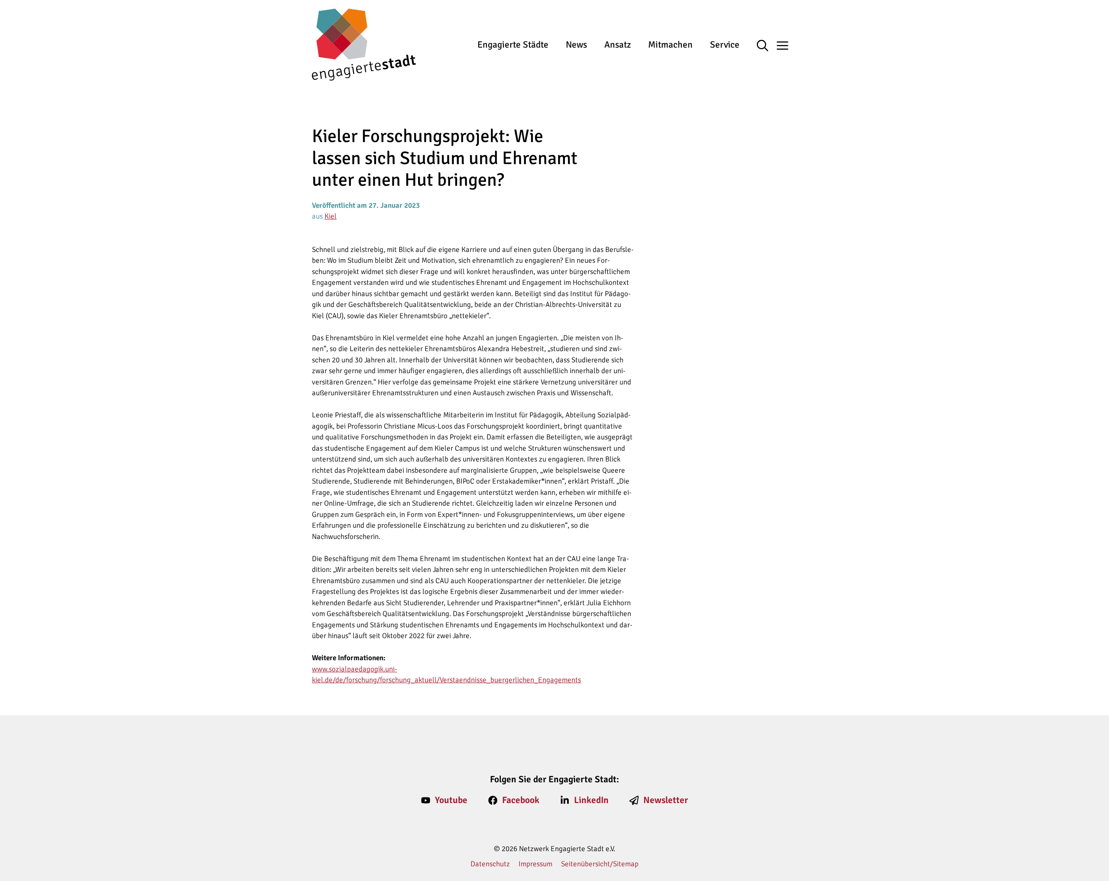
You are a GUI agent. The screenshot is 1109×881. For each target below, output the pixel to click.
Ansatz (617, 44)
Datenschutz (490, 863)
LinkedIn (591, 800)
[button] (767, 46)
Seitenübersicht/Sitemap (600, 863)
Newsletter (665, 800)
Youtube (451, 800)
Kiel (330, 216)
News (576, 44)
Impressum (535, 863)
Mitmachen (670, 44)
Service (724, 44)
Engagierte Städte (512, 44)
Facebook (520, 800)
